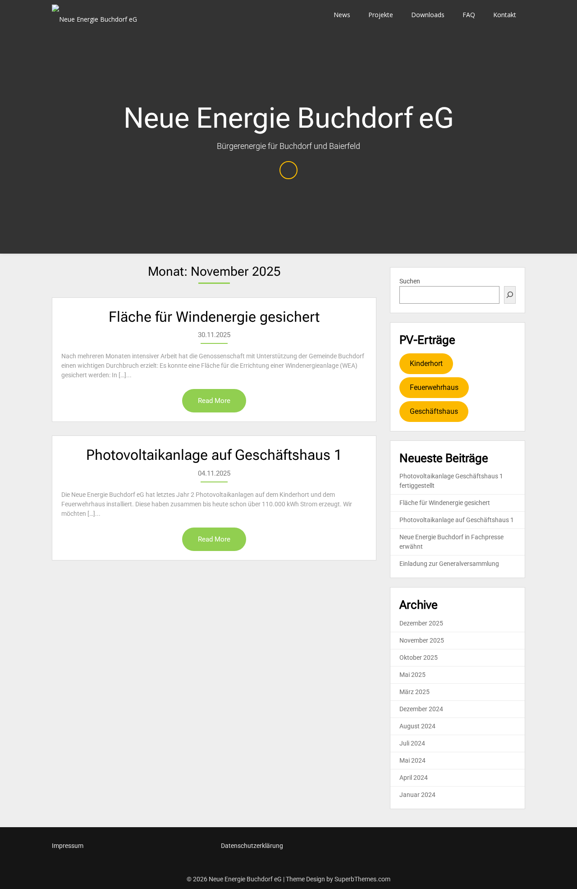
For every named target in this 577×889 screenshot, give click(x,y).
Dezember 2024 (421, 709)
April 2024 (413, 777)
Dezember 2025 (421, 623)
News (342, 14)
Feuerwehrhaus (434, 387)
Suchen (409, 281)
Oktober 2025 (418, 657)
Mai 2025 (412, 674)
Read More (214, 401)
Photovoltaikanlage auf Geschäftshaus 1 (214, 454)
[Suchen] (510, 295)
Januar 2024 (417, 794)
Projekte (380, 14)
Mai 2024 (412, 760)
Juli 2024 (412, 743)
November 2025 (421, 640)
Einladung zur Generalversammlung (449, 563)
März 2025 (414, 691)
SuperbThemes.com (362, 879)
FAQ (469, 14)
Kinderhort (426, 363)
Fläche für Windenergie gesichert (214, 316)
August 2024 (417, 726)
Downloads (427, 14)
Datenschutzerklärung (252, 845)
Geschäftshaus (434, 411)
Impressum (67, 845)
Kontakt (504, 14)
